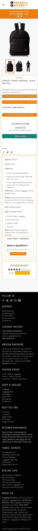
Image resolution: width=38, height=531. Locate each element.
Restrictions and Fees (11, 455)
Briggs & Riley (8, 422)
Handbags (6, 394)
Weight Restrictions (10, 464)
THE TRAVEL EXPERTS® (12, 331)
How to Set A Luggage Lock (13, 485)
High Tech (6, 396)
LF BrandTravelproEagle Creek (7, 414)
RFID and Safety (8, 480)
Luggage (5, 389)
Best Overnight (8, 477)
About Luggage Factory (11, 336)
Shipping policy (8, 313)
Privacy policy (7, 316)
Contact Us (6, 321)
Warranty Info (8, 338)
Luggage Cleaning (9, 460)
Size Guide (6, 462)
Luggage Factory (13, 529)
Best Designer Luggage (11, 475)
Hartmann (6, 419)
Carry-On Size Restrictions (12, 487)
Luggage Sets (7, 392)
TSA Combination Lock (11, 482)
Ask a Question (18, 253)
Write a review (22, 273)
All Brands (6, 401)
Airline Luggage (8, 457)
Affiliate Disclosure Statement (14, 333)
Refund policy (7, 311)
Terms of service (8, 318)
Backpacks (6, 399)
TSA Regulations (9, 452)
